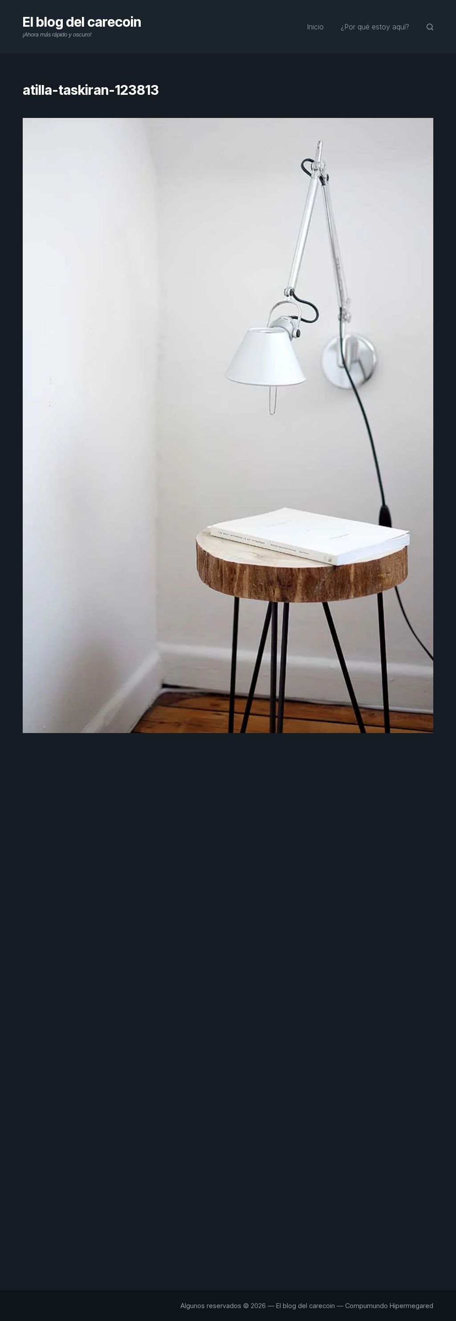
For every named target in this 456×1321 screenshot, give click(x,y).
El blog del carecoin (82, 22)
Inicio (315, 26)
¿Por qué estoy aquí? (375, 26)
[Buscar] (430, 27)
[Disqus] (228, 901)
